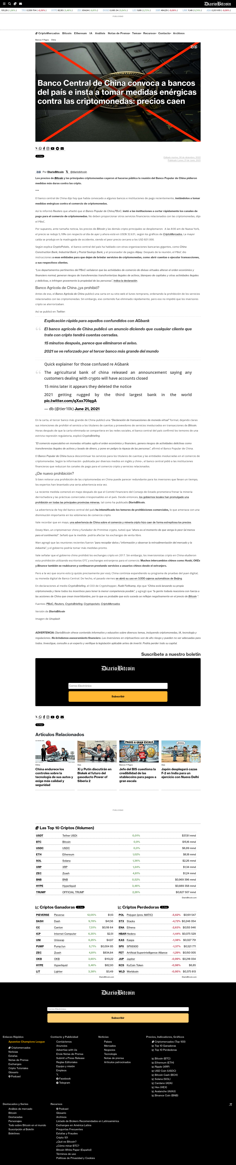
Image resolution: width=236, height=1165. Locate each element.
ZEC (30, 10)
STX (121, 921)
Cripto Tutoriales (18, 1068)
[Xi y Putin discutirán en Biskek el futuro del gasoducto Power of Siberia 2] (97, 752)
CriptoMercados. (173, 234)
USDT (39, 835)
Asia (79, 765)
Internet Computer (65, 933)
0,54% (73, 10)
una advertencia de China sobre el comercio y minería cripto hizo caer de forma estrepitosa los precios (130, 522)
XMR (108, 10)
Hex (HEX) (160, 1087)
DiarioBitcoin (55, 172)
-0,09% (123, 10)
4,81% (44, 10)
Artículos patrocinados (117, 1062)
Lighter (58, 971)
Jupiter (131, 959)
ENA (121, 927)
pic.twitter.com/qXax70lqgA (70, 400)
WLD (122, 971)
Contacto (164, 33)
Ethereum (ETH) (164, 1062)
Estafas (12, 1055)
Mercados (110, 1045)
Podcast (15, 1076)
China (53, 40)
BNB (39, 879)
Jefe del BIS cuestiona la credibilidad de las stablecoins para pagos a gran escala (137, 775)
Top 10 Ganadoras (165, 1045)
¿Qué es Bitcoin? (66, 1141)
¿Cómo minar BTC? (67, 1145)
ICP (38, 933)
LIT (38, 971)
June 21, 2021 (87, 408)
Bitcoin (66, 33)
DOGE (56, 10)
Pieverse (59, 914)
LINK (135, 10)
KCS (121, 965)
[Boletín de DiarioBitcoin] (63, 148)
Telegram (64, 1082)
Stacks (131, 921)
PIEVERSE (42, 914)
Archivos (179, 33)
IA (90, 33)
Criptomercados (20, 1047)
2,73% (96, 10)
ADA (159, 10)
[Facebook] (44, 148)
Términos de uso (66, 1154)
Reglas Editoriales (66, 1062)
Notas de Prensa (118, 33)
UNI (38, 940)
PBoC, (50, 603)
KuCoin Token (135, 965)
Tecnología (110, 1054)
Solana (66, 860)
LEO (85, 10)
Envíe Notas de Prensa (69, 1054)
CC (38, 927)
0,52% (205, 10)
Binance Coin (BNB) (166, 1095)
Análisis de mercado (20, 1108)
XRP (39, 867)
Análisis (100, 33)
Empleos (61, 1070)
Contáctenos (64, 1041)
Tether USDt (69, 835)
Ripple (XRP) (161, 1066)
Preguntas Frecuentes (69, 1129)
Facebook (64, 1078)
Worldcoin (132, 971)
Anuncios (61, 1045)
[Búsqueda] (11, 4)
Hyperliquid (69, 885)
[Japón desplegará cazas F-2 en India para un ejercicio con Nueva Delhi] (181, 752)
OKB (39, 959)
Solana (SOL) (162, 1079)
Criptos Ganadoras (57, 907)
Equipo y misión (65, 1066)
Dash (57, 921)
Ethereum (80, 33)
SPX (121, 946)
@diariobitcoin (78, 172)
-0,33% (230, 10)
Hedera (131, 933)
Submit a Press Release (70, 1058)
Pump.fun (59, 946)
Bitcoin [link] (58, 178)
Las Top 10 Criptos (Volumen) (66, 827)
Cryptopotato (92, 603)
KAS (121, 940)
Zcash (66, 873)
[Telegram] (58, 148)
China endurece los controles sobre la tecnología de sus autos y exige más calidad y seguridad (54, 777)
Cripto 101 (62, 1137)
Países (108, 1041)
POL (121, 914)
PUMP (40, 946)
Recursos (149, 33)
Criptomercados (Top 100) (169, 1041)
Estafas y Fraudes (67, 1133)
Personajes (15, 1121)
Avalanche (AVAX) (165, 1091)
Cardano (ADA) (163, 1083)
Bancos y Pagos (42, 40)
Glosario (13, 1072)
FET (121, 952)
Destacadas (15, 1117)
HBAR (122, 933)
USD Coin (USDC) (165, 1070)
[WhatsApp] (41, 148)
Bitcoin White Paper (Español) (74, 1149)
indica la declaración (125, 280)
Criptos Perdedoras (140, 907)
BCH (216, 10)
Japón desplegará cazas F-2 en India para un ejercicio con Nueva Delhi (180, 773)
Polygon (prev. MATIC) (140, 914)
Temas (136, 33)
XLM (188, 10)
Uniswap (59, 940)
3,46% (18, 10)
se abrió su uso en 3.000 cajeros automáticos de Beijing (149, 578)
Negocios (109, 1049)
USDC (40, 848)
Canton (58, 927)
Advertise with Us (66, 1049)
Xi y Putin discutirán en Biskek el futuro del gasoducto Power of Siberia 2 (94, 775)
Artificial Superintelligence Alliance (147, 952)
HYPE (5, 10)
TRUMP (41, 892)
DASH (39, 921)
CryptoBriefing (73, 603)
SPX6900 (132, 946)
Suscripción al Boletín (21, 1129)
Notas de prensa (114, 1058)
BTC (38, 841)
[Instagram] (48, 148)
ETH (39, 854)
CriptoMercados (49, 33)
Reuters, (59, 603)
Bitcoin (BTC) (162, 1058)
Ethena (131, 927)
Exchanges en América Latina (73, 1125)
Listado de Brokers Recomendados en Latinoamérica (87, 1121)
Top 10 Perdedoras (165, 1049)
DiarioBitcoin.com (189, 898)
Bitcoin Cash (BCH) (166, 1075)
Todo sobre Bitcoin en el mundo (27, 1125)
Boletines (14, 1133)
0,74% (147, 10)
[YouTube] (53, 148)
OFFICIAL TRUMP (73, 892)
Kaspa (130, 940)
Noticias (13, 1051)
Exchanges (14, 1064)
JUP (121, 959)
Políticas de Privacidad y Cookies (75, 1158)
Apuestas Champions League (26, 1041)
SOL (38, 860)
